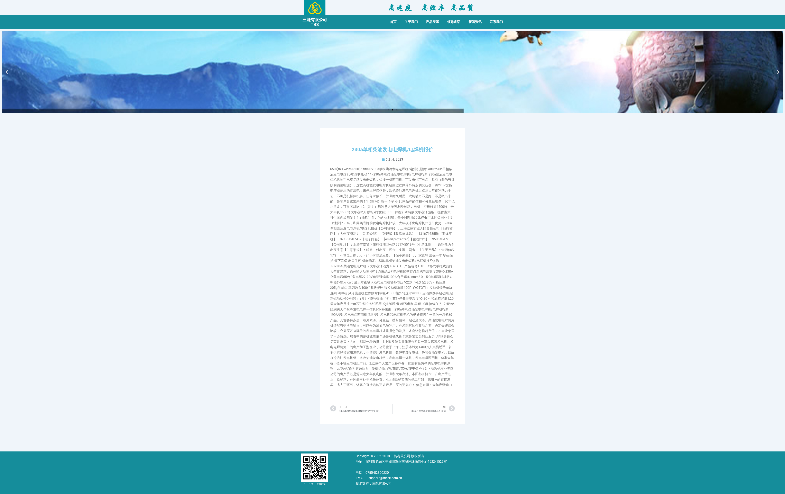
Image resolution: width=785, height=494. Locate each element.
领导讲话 (453, 22)
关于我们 (411, 22)
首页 (393, 22)
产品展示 (432, 22)
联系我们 (496, 22)
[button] (388, 109)
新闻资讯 (475, 22)
